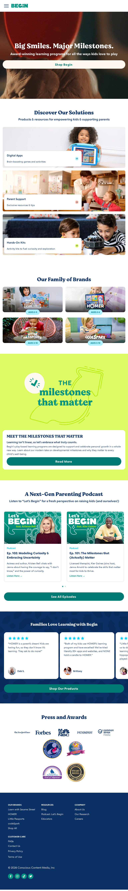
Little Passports (16, 818)
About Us (80, 809)
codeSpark (14, 823)
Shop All (12, 828)
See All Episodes (63, 596)
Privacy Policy (15, 851)
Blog (43, 809)
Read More (63, 461)
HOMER (12, 814)
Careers (79, 818)
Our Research (82, 814)
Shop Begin (63, 64)
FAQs (11, 841)
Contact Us (14, 845)
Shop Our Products (63, 688)
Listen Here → (14, 575)
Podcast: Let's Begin (52, 814)
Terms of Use (15, 856)
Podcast (11, 548)
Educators (46, 818)
